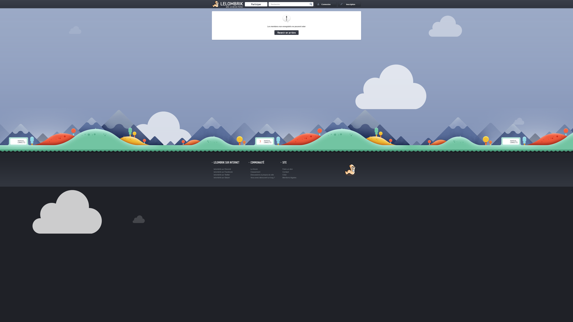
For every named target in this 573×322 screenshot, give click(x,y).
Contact (285, 172)
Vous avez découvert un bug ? (263, 177)
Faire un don (287, 169)
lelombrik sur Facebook (223, 172)
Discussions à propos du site (262, 174)
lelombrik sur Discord (222, 169)
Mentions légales (289, 177)
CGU (284, 174)
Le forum (254, 169)
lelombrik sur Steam (222, 177)
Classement (255, 172)
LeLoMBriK (350, 170)
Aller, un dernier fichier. (234, 7)
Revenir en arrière (286, 32)
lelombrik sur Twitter (222, 174)
